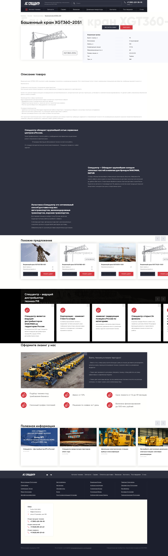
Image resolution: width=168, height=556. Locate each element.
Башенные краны (95, 482)
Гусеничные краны (96, 488)
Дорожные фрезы (96, 492)
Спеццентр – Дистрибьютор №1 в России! (39, 449)
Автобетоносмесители (28, 495)
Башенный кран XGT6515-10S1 (112, 264)
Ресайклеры (125, 488)
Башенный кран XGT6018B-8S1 (73, 264)
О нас (142, 9)
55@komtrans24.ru (35, 511)
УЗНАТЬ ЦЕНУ (126, 27)
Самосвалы (24, 485)
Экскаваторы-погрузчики (129, 485)
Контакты (113, 9)
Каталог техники (34, 9)
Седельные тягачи (27, 488)
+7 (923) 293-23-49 (37, 527)
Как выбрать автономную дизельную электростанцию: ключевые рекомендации (154, 451)
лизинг (30, 274)
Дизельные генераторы (95, 9)
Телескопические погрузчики (130, 495)
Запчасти (50, 9)
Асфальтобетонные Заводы (99, 495)
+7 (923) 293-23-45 (37, 533)
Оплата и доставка (106, 474)
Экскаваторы (60, 488)
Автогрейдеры (61, 482)
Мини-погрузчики (26, 492)
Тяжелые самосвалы (127, 482)
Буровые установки (127, 492)
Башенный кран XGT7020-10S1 (151, 264)
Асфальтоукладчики (96, 485)
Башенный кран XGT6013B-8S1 (34, 264)
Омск (128, 4)
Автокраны (59, 485)
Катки (58, 492)
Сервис (63, 9)
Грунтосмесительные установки (66, 495)
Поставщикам (128, 9)
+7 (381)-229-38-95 (134, 2)
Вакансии (76, 9)
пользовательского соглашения (81, 548)
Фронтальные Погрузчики (29, 482)
